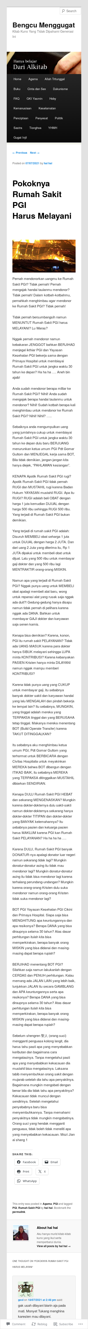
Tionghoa (35, 128)
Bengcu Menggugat (43, 24)
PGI (55, 1204)
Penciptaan (21, 118)
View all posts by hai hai (54, 1246)
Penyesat (41, 118)
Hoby (52, 98)
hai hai (48, 163)
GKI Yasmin (34, 98)
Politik (59, 118)
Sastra (18, 128)
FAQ (16, 98)
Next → (34, 153)
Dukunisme (60, 89)
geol (20, 1300)
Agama (33, 79)
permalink (18, 1212)
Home (17, 79)
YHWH (52, 128)
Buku (17, 89)
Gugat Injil (20, 137)
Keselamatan (47, 108)
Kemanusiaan (22, 108)
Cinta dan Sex (37, 89)
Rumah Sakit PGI (29, 1208)
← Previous (19, 153)
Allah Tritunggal (55, 79)
